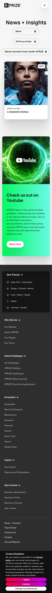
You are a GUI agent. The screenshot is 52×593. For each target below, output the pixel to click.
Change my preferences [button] (26, 589)
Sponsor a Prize (12, 497)
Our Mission (10, 327)
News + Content (12, 523)
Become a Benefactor (15, 492)
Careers (8, 537)
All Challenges (11, 363)
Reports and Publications (16, 472)
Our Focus (9, 343)
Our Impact (10, 467)
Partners (8, 425)
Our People (9, 337)
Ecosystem (9, 404)
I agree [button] (26, 580)
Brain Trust (9, 436)
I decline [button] (26, 584)
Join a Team (10, 508)
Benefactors (10, 415)
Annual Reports (12, 542)
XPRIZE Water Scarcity (15, 379)
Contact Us (10, 532)
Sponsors (9, 420)
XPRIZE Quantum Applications (19, 384)
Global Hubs (10, 447)
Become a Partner (13, 503)
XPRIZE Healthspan (14, 373)
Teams (7, 441)
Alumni (7, 431)
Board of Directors (13, 409)
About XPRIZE (11, 332)
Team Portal (10, 527)
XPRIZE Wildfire (12, 368)
